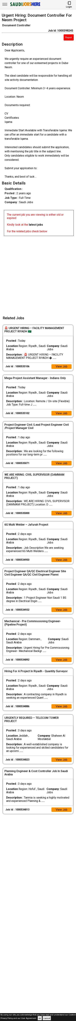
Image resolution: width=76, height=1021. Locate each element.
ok (40, 1018)
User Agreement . (29, 1018)
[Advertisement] (38, 273)
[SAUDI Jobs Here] (25, 6)
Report (68, 37)
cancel (46, 1018)
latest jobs (36, 224)
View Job (61, 366)
